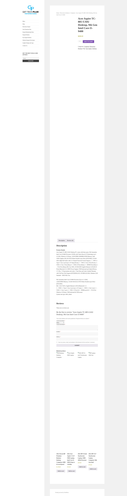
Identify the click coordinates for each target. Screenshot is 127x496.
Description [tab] (62, 240)
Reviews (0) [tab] (70, 240)
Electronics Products (65, 13)
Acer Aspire (89, 48)
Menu (24, 21)
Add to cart (88, 41)
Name (58, 331)
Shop (24, 24)
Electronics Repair (26, 26)
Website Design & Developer (29, 40)
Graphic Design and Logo (28, 42)
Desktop (94, 48)
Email (58, 336)
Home (57, 13)
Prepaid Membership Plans (28, 32)
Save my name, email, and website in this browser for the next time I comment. (76, 342)
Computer (73, 13)
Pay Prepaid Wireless (27, 37)
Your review (60, 324)
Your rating (60, 320)
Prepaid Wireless (26, 34)
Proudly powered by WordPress (62, 492)
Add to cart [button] (61, 471)
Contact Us (25, 45)
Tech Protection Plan (27, 29)
